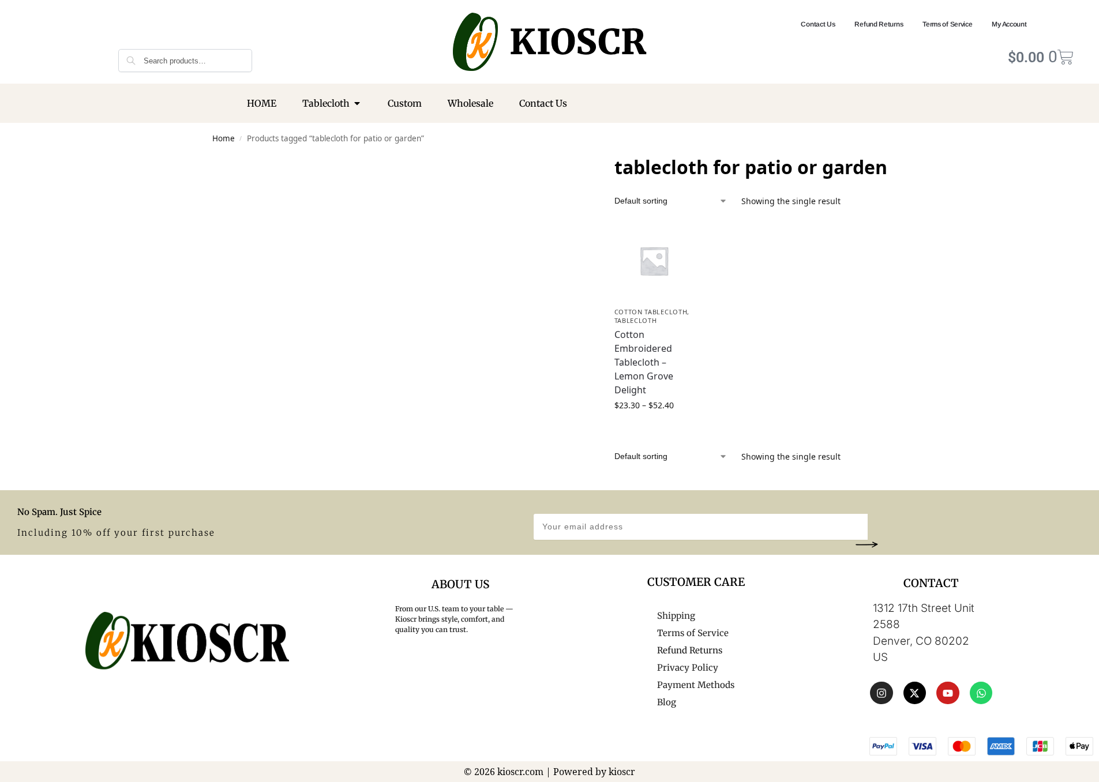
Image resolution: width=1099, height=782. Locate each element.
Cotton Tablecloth (651, 311)
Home (223, 138)
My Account (1009, 24)
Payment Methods (695, 684)
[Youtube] (947, 693)
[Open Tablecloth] (357, 103)
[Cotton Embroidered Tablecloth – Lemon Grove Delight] (654, 260)
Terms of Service (947, 24)
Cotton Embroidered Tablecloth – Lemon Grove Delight (643, 362)
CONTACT (931, 583)
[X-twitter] (915, 693)
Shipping (676, 615)
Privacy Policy (687, 667)
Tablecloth (635, 320)
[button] (866, 544)
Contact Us (818, 24)
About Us (460, 584)
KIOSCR (577, 41)
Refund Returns (878, 24)
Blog (666, 702)
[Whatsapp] (981, 693)
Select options (653, 429)
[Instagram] (881, 693)
